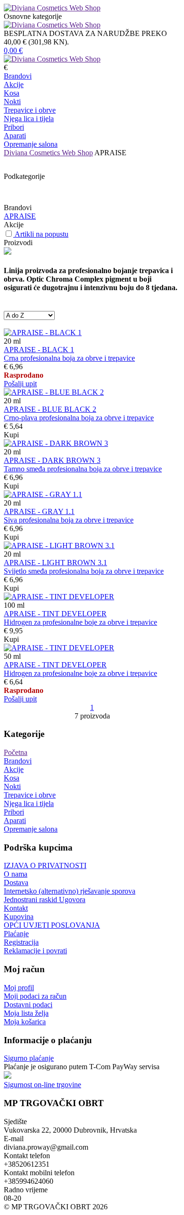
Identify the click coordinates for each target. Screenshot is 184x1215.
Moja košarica (25, 1022)
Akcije (14, 84)
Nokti (12, 102)
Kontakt (16, 908)
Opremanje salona (31, 144)
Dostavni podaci (28, 1005)
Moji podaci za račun (35, 996)
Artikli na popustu (41, 234)
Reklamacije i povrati (35, 951)
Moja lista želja (26, 1013)
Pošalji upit (20, 384)
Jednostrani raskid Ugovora (44, 900)
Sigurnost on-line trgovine (42, 1085)
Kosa (11, 93)
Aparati (15, 136)
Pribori (14, 127)
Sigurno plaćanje (29, 1058)
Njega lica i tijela (29, 119)
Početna (15, 752)
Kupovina (18, 917)
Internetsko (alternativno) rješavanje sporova (69, 891)
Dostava (16, 882)
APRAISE (20, 216)
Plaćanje (16, 934)
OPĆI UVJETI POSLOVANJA (52, 925)
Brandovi (18, 76)
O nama (15, 874)
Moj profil (19, 988)
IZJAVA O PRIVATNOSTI (45, 865)
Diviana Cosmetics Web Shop (48, 153)
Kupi (11, 435)
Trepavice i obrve (30, 110)
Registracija (21, 942)
